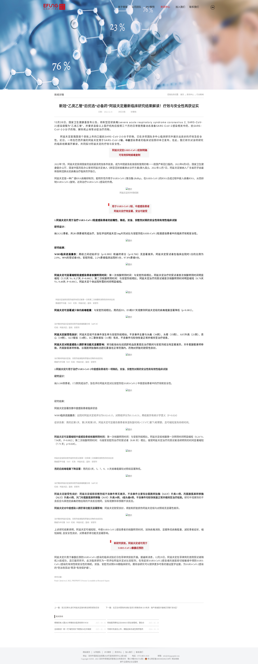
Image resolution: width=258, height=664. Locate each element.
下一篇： (142, 608)
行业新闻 (200, 95)
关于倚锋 (123, 7)
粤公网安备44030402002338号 (159, 659)
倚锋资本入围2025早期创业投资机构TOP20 (71, 623)
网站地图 (175, 659)
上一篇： (76, 608)
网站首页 (86, 652)
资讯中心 (190, 95)
